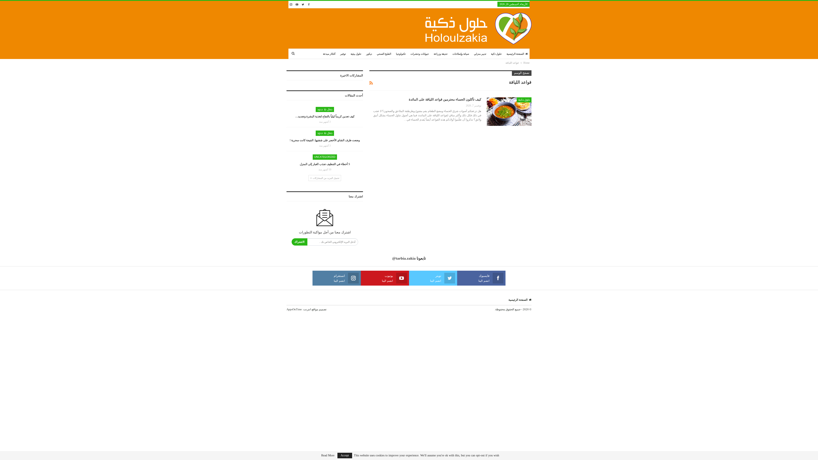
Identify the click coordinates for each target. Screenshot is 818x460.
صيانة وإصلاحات (460, 53)
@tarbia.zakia (404, 258)
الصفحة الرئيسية (515, 53)
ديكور (369, 53)
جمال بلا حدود (325, 109)
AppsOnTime (294, 309)
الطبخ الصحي (384, 53)
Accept (345, 455)
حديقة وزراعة (441, 53)
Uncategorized (325, 157)
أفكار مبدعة (329, 53)
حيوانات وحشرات (419, 53)
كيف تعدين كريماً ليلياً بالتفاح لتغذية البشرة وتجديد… (324, 116)
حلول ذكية (496, 53)
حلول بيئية (356, 53)
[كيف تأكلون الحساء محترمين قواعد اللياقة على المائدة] (509, 111)
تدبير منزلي (480, 53)
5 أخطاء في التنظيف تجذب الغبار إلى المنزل (325, 164)
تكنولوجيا (401, 53)
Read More (327, 455)
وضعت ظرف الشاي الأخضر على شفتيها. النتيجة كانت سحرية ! (325, 140)
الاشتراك (299, 241)
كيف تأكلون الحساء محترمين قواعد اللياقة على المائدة (445, 99)
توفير (343, 53)
